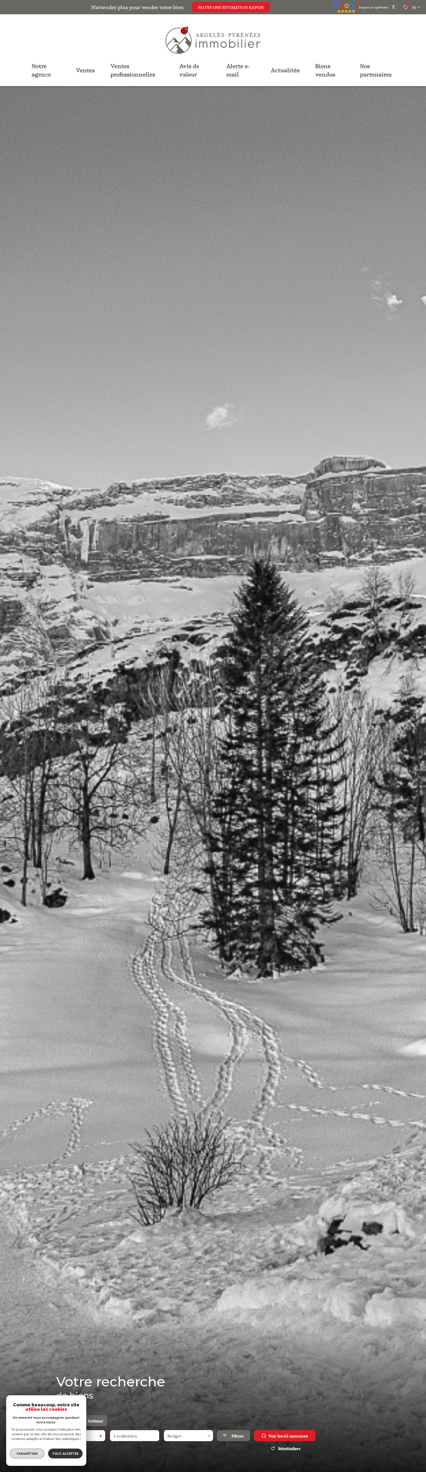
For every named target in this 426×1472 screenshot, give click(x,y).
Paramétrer (27, 1453)
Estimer (95, 1420)
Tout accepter (65, 1453)
